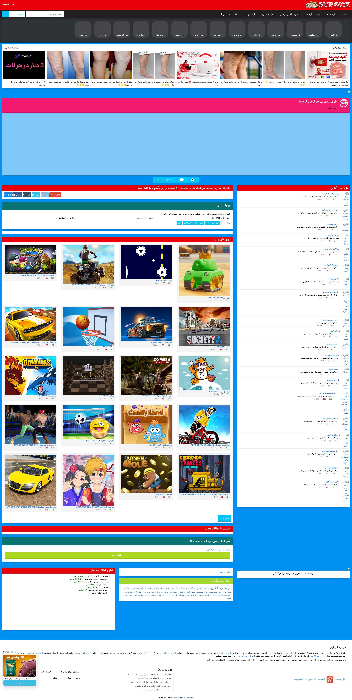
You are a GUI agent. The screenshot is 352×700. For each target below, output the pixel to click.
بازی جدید (331, 14)
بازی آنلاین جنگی (179, 588)
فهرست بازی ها (313, 14)
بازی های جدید (152, 595)
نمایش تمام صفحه (164, 179)
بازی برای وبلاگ (74, 678)
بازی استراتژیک (193, 592)
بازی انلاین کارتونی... (331, 482)
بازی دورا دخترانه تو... (331, 194)
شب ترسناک (333, 369)
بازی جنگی (142, 592)
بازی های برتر (268, 14)
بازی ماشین (193, 595)
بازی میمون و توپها (333, 235)
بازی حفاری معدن (333, 380)
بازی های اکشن (225, 653)
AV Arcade (174, 697)
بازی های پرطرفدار (289, 14)
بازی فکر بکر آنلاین (333, 435)
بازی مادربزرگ (332, 344)
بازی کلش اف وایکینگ (330, 468)
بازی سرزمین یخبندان (330, 320)
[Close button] (35, 652)
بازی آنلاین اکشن (204, 588)
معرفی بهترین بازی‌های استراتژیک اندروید (154, 678)
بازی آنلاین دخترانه (167, 588)
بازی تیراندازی (173, 592)
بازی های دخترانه (140, 595)
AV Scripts (188, 697)
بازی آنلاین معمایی (212, 223)
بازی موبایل (250, 14)
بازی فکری (214, 595)
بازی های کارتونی (317, 656)
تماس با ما (224, 14)
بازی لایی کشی (335, 331)
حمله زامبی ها (335, 279)
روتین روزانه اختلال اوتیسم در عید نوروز (155, 690)
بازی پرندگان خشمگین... (329, 210)
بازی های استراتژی (85, 653)
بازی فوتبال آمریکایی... (329, 451)
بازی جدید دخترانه (152, 592)
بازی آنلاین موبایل (205, 592)
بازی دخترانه (132, 592)
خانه (344, 14)
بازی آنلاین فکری (153, 588)
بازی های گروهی (244, 656)
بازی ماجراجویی (204, 595)
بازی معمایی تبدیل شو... (330, 355)
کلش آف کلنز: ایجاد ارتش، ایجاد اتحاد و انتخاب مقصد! (149, 682)
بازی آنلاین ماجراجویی (138, 588)
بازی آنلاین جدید (191, 588)
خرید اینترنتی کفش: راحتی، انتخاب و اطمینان (153, 686)
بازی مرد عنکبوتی (332, 224)
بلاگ (55, 678)
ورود (12, 4)
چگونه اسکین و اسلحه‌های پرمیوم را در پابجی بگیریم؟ (149, 674)
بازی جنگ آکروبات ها (331, 265)
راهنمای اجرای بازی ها (71, 672)
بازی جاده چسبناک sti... (330, 418)
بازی (179, 223)
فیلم (237, 14)
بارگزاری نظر (117, 555)
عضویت (5, 4)
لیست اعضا (46, 672)
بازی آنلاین (187, 223)
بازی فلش (223, 595)
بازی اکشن (183, 592)
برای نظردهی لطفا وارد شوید (218, 549)
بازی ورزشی (130, 595)
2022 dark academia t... (327, 393)
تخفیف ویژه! (20, 683)
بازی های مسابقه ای (168, 653)
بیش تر (225, 518)
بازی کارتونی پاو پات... (330, 292)
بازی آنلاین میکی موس (332, 249)
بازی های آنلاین (163, 595)
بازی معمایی (142, 218)
